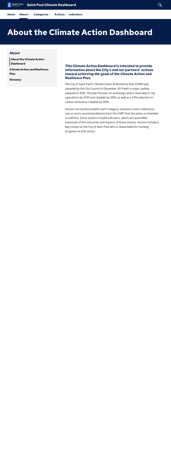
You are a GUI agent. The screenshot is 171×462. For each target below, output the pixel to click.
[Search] (160, 5)
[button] (24, 14)
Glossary (15, 79)
